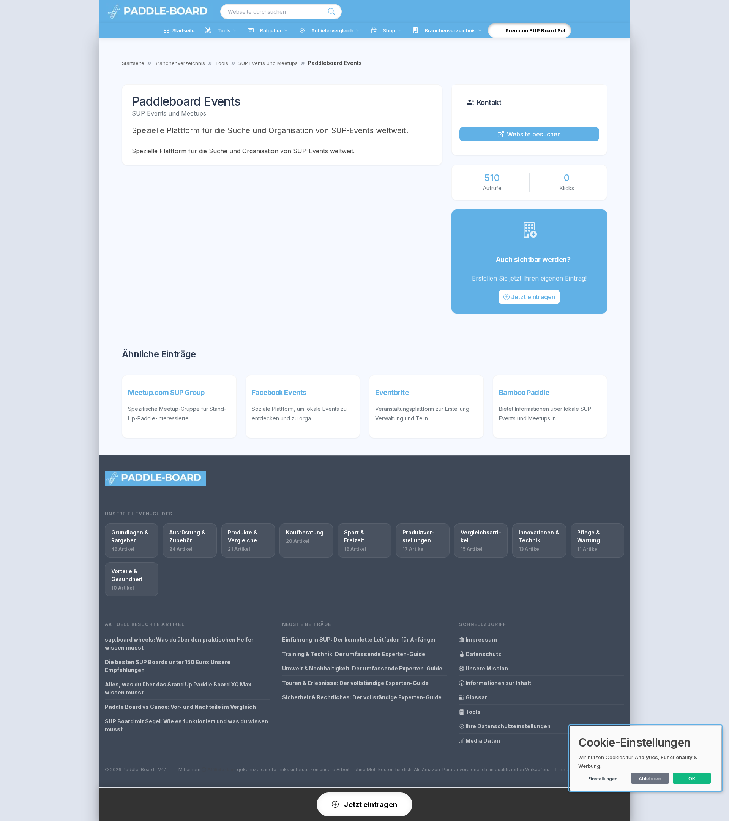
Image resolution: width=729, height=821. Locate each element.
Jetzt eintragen (533, 297)
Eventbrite (392, 392)
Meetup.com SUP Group (166, 392)
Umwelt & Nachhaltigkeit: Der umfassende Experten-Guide (362, 668)
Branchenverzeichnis (180, 63)
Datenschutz (482, 654)
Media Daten (482, 740)
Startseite (133, 63)
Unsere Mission (486, 668)
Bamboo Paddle (524, 392)
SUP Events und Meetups (268, 63)
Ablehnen (650, 778)
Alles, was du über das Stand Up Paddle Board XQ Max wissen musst (178, 688)
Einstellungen (602, 778)
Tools (221, 63)
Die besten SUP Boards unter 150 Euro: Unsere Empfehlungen (167, 666)
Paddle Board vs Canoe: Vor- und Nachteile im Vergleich (180, 707)
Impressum (480, 639)
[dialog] (645, 758)
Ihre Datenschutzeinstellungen (507, 726)
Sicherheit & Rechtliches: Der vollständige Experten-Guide (362, 697)
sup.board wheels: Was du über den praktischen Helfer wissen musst (179, 643)
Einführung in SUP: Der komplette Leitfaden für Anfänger (359, 639)
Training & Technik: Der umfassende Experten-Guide (353, 654)
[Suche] (331, 11)
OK (692, 778)
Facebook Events (279, 392)
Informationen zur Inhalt (497, 683)
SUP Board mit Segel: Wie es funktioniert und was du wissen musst (186, 725)
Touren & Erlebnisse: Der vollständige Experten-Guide (355, 683)
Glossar (475, 697)
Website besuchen (534, 134)
